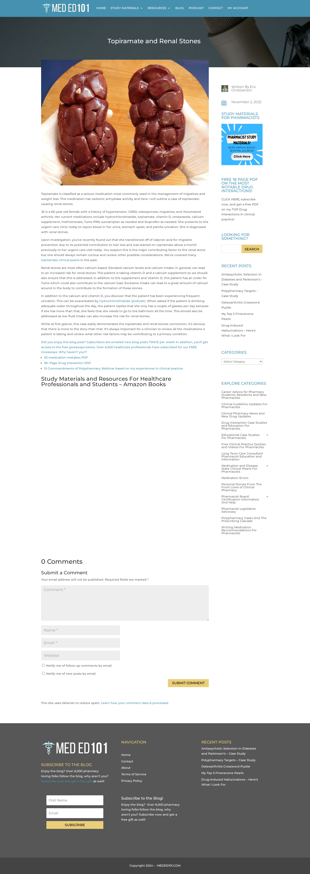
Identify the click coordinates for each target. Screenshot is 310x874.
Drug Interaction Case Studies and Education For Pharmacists (244, 425)
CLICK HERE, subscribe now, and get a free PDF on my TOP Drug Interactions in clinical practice (240, 209)
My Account (238, 8)
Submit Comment (188, 683)
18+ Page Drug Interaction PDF (67, 363)
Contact (215, 8)
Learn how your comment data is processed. (135, 703)
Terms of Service (133, 774)
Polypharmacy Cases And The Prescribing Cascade (244, 520)
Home (101, 8)
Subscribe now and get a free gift (66, 781)
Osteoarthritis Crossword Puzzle (225, 766)
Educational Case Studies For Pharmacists (240, 436)
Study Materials (125, 8)
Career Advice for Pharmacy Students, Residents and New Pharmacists (244, 395)
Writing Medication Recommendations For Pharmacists (239, 530)
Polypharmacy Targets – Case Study (228, 760)
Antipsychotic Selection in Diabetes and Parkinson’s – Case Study (242, 279)
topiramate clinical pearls (60, 260)
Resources (157, 8)
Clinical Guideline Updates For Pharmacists (244, 406)
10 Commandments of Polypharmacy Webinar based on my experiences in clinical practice (113, 368)
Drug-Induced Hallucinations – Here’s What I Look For (238, 330)
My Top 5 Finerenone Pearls (222, 773)
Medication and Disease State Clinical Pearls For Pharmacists (239, 468)
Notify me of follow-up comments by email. (79, 666)
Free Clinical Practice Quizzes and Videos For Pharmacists (243, 446)
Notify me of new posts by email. (71, 674)
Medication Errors (234, 478)
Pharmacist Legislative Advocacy (238, 510)
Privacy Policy (131, 781)
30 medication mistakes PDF (66, 357)
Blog (179, 8)
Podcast (196, 8)
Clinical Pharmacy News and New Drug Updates (243, 415)
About (126, 768)
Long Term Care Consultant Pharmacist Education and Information (242, 456)
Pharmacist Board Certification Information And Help (240, 499)
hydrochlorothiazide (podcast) (122, 301)
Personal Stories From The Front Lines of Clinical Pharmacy (241, 487)
